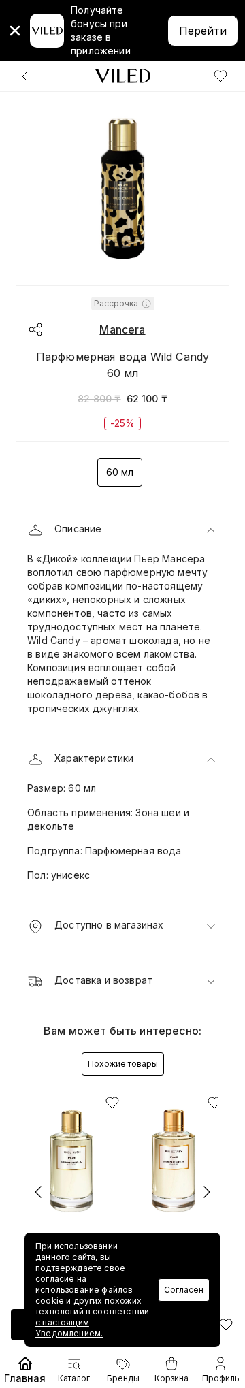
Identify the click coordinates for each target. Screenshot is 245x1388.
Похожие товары (123, 1064)
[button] (122, 530)
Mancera (122, 329)
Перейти (203, 30)
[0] (220, 76)
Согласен (183, 1290)
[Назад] (24, 76)
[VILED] (122, 76)
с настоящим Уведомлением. (69, 1327)
